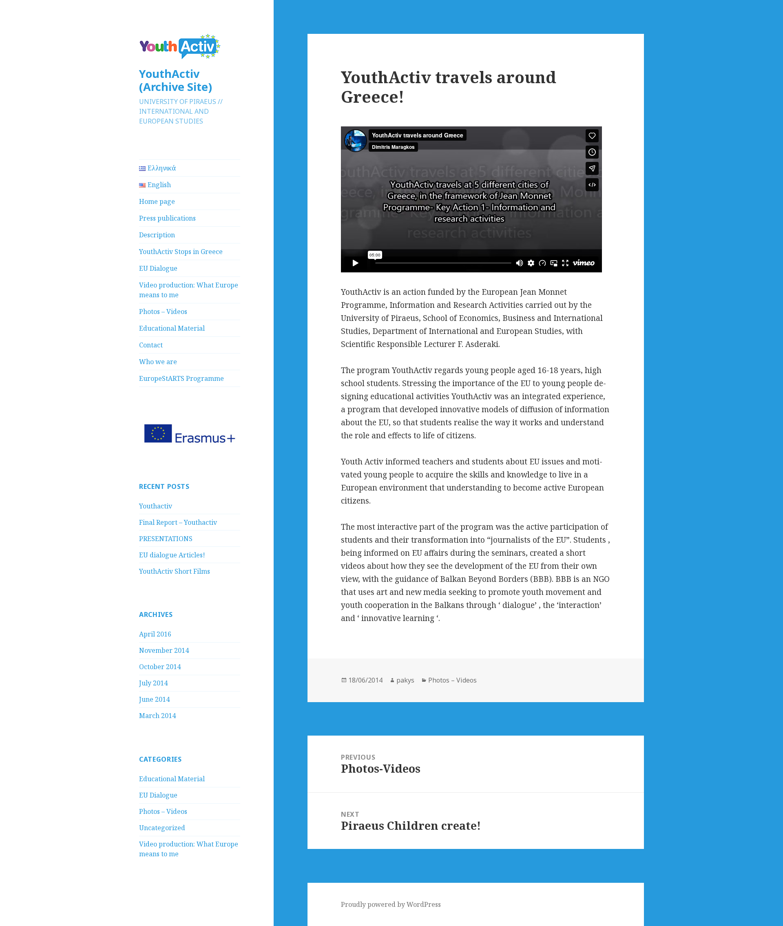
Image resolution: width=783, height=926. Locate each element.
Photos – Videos (163, 311)
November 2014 (164, 650)
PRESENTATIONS (165, 538)
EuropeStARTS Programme (181, 378)
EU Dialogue (158, 268)
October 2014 (160, 666)
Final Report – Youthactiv (178, 522)
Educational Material (172, 328)
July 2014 (153, 682)
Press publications (167, 218)
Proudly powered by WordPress (391, 904)
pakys (405, 680)
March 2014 (157, 715)
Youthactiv (155, 506)
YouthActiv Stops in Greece (181, 251)
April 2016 (155, 634)
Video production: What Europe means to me (188, 290)
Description (157, 234)
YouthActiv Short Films (174, 571)
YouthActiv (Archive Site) (175, 80)
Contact (151, 344)
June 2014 (154, 699)
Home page (157, 201)
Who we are (158, 361)
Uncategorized (162, 827)
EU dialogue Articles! (172, 554)
